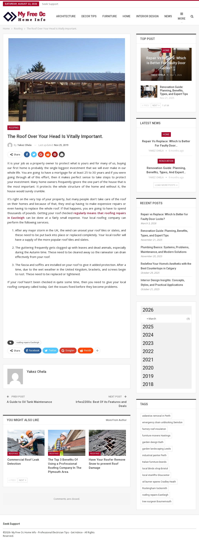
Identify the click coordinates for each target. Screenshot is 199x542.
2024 (148, 335)
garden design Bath (152, 442)
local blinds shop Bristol (155, 468)
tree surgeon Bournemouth (156, 501)
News (168, 16)
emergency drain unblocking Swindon (162, 422)
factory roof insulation (154, 429)
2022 (148, 351)
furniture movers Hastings (156, 435)
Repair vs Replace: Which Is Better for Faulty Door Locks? (166, 63)
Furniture (109, 16)
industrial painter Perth (154, 455)
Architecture (66, 16)
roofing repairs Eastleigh (28, 342)
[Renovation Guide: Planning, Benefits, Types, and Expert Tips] (149, 91)
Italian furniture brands (154, 462)
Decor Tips (89, 16)
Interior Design (147, 16)
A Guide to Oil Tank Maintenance (29, 402)
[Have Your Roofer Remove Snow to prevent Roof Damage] (107, 443)
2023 (148, 343)
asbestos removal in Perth (156, 415)
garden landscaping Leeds (156, 448)
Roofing (14, 127)
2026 (148, 310)
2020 (148, 368)
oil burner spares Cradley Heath (159, 481)
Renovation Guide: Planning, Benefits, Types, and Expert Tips (174, 90)
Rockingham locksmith (154, 488)
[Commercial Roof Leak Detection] (26, 443)
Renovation (166, 161)
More (181, 18)
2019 (148, 376)
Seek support (50, 4)
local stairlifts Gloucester (155, 475)
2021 (148, 360)
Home (126, 16)
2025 (148, 327)
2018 (148, 384)
